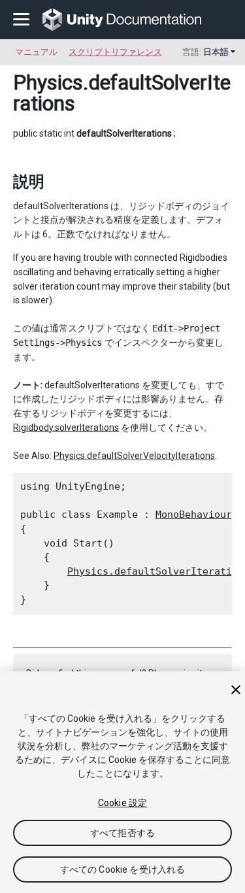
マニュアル (36, 52)
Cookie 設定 (122, 803)
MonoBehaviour (193, 514)
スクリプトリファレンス (115, 52)
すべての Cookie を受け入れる (123, 869)
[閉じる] (236, 689)
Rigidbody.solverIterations (66, 427)
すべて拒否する (122, 833)
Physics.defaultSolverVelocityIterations (134, 455)
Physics (48, 82)
